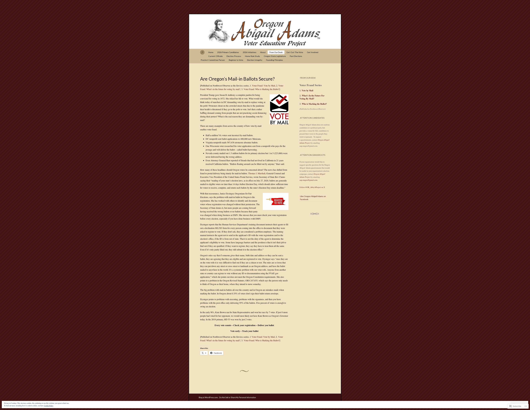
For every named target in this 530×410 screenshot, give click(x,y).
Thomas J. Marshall (256, 173)
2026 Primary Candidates (228, 52)
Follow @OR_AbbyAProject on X (312, 187)
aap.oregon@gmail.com (308, 180)
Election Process (234, 56)
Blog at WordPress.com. (208, 397)
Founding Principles (274, 60)
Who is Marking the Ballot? (314, 103)
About (263, 52)
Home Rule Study (252, 56)
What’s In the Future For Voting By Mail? (312, 97)
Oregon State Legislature (275, 56)
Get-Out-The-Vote (294, 52)
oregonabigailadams (265, 31)
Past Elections (296, 56)
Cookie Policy (48, 405)
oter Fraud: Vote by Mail (264, 85)
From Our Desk (276, 52)
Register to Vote (236, 60)
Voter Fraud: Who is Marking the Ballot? (261, 89)
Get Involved (312, 52)
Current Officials (215, 56)
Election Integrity (254, 60)
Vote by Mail (307, 90)
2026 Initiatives (249, 52)
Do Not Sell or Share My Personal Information (237, 397)
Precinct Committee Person (213, 60)
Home (210, 52)
